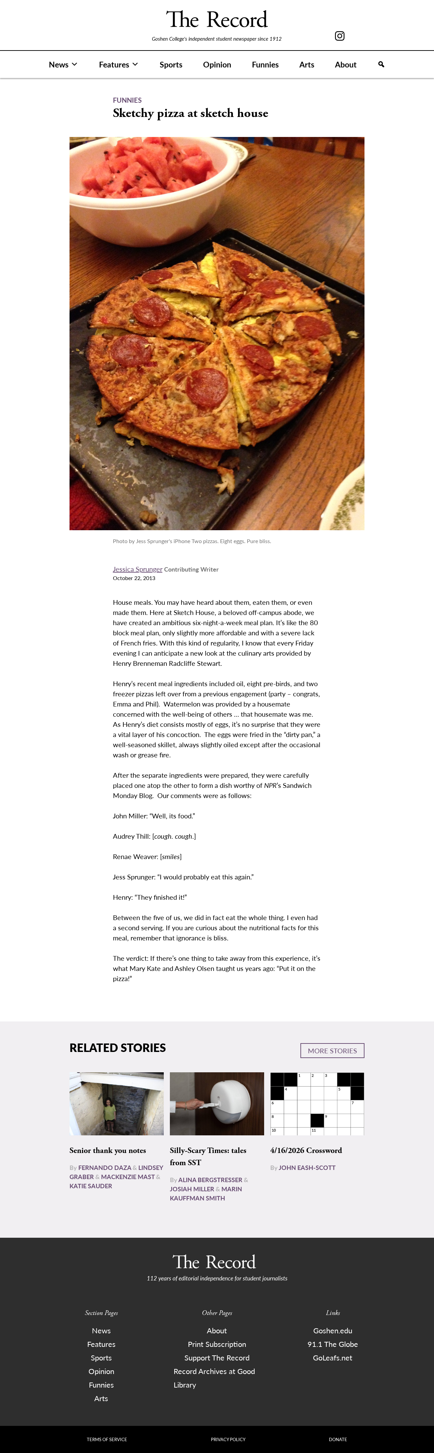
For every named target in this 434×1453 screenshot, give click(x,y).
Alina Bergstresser (210, 1179)
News (58, 64)
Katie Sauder (91, 1185)
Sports (171, 64)
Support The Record (217, 1357)
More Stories (332, 1050)
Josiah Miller (192, 1189)
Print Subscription (217, 1343)
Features (114, 64)
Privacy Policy (228, 1439)
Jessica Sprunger (137, 569)
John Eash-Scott (307, 1167)
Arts (306, 64)
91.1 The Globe (333, 1343)
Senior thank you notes (108, 1151)
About (346, 64)
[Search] (381, 64)
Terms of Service (107, 1439)
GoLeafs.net (332, 1357)
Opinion (217, 64)
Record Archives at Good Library (214, 1378)
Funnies (265, 64)
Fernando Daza (104, 1167)
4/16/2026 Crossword (306, 1151)
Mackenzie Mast (128, 1176)
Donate (338, 1439)
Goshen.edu (332, 1330)
